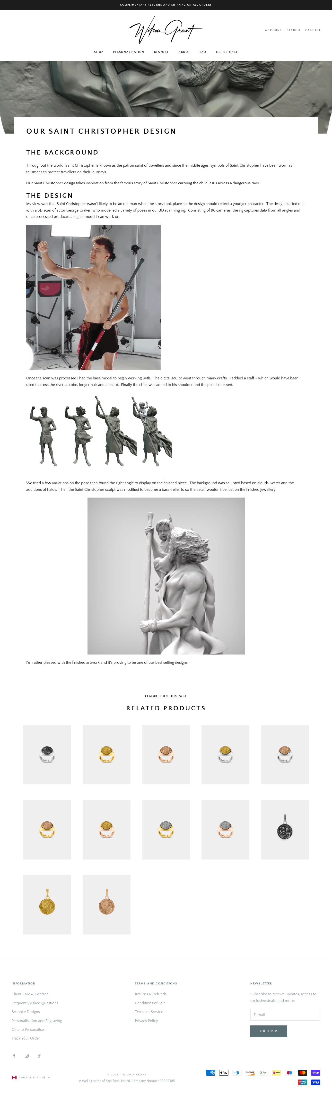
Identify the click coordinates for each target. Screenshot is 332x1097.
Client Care (227, 52)
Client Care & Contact (30, 994)
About (184, 52)
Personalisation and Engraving (37, 1021)
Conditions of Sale (150, 1003)
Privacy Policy (146, 1021)
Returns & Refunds (150, 994)
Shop (98, 52)
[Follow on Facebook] (14, 1055)
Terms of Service (149, 1012)
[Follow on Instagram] (26, 1055)
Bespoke (161, 52)
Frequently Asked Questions (35, 1003)
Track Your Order (26, 1038)
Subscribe (268, 1031)
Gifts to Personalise (28, 1029)
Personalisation (128, 52)
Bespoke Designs (26, 1012)
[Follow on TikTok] (39, 1055)
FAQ (203, 52)
